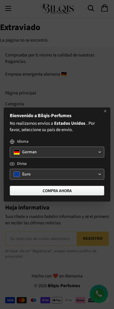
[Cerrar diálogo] (105, 111)
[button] (57, 152)
